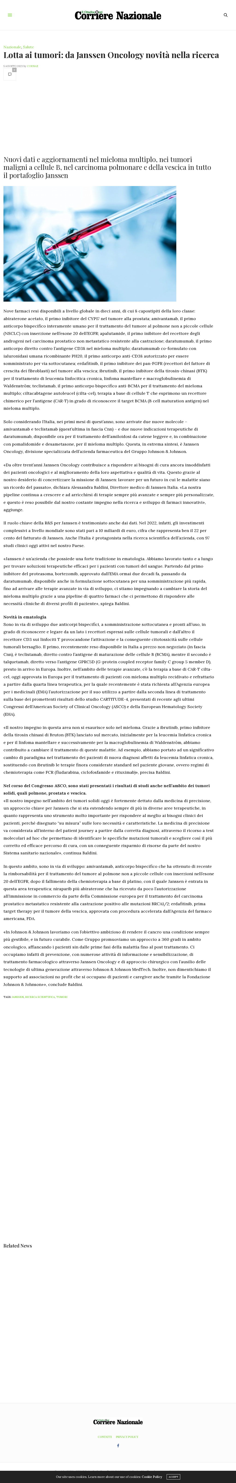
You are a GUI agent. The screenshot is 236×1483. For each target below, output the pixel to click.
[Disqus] (118, 1063)
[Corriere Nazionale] (118, 15)
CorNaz (32, 66)
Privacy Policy (127, 1437)
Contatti (105, 1437)
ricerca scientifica (40, 997)
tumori (61, 997)
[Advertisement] (108, 117)
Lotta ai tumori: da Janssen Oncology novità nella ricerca (111, 54)
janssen (18, 997)
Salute (28, 47)
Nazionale (12, 47)
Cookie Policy (152, 1477)
